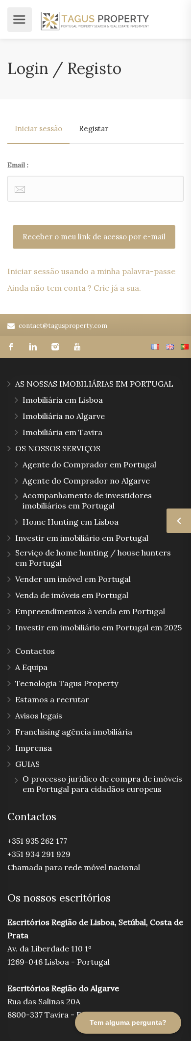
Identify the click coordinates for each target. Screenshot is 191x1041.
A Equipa (31, 667)
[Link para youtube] (77, 347)
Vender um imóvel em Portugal (73, 579)
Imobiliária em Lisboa (63, 400)
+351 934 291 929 (39, 854)
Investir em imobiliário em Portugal (81, 538)
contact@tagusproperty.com (63, 326)
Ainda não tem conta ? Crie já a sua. (74, 288)
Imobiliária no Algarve (64, 416)
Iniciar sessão (38, 128)
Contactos (35, 651)
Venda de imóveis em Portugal (71, 595)
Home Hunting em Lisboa (71, 522)
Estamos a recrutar (52, 699)
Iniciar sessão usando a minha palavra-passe (91, 271)
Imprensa (33, 748)
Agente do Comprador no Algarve (86, 481)
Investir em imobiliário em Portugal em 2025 (98, 627)
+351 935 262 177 (37, 841)
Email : (17, 165)
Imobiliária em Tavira (62, 432)
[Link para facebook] (11, 347)
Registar (93, 128)
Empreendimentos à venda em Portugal (90, 611)
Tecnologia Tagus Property (66, 683)
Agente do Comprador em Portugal (89, 464)
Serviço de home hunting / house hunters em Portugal (93, 558)
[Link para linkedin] (33, 347)
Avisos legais (38, 715)
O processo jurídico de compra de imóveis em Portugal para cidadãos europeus (102, 784)
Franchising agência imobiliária (73, 732)
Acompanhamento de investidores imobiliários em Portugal (87, 500)
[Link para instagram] (55, 347)
